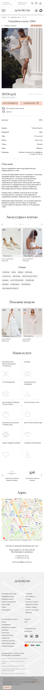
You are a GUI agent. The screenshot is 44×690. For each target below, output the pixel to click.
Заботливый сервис (11, 443)
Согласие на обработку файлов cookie (13, 666)
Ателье (27, 362)
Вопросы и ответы (31, 602)
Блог (26, 622)
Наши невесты (30, 596)
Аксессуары (6, 604)
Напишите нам (30, 628)
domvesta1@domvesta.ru (22, 562)
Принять (7, 687)
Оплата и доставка (32, 610)
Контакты (28, 631)
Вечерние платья (7, 599)
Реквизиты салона (31, 604)
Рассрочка (5, 632)
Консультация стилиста (10, 619)
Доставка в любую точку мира (10, 403)
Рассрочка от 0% (31, 402)
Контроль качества (33, 423)
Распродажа (6, 610)
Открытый (38, 136)
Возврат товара (31, 607)
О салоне (28, 593)
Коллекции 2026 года (9, 593)
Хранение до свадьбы (30, 383)
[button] (3, 58)
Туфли (4, 607)
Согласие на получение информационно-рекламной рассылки (14, 669)
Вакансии (28, 612)
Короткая (38, 140)
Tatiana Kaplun (36, 128)
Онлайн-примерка (32, 443)
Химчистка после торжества (10, 424)
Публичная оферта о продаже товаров (13, 673)
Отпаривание (8, 382)
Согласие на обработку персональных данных (13, 662)
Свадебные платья (8, 596)
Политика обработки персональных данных (14, 658)
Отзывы (28, 599)
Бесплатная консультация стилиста (9, 364)
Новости (27, 619)
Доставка (5, 630)
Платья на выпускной (9, 602)
